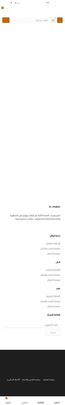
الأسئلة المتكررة (53, 243)
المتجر (48, 30)
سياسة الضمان (53, 253)
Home (56, 30)
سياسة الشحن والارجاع (50, 248)
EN (47, 2)
